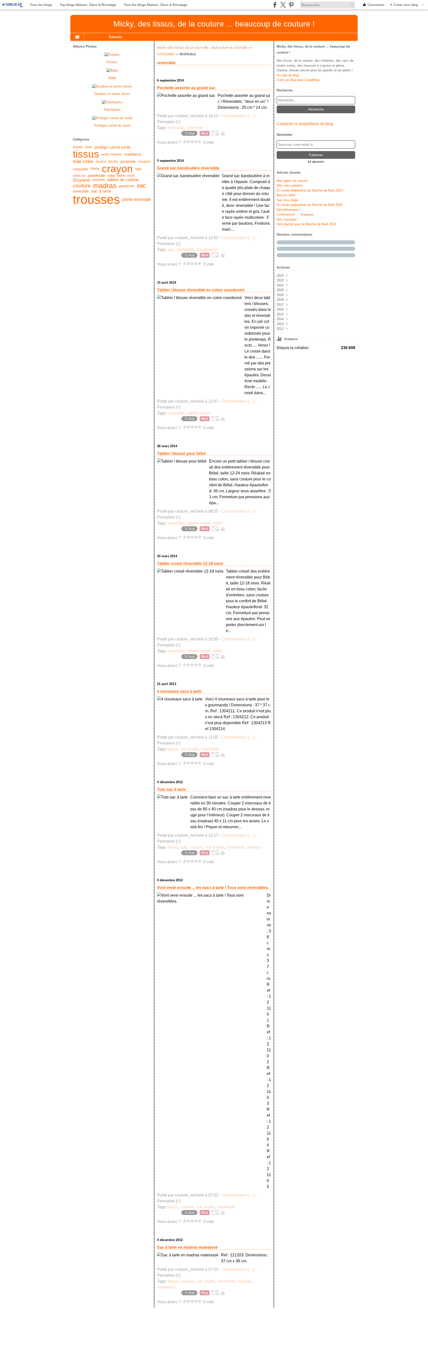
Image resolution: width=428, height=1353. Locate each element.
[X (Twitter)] (283, 5)
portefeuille (96, 176)
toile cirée (83, 161)
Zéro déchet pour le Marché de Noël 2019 (306, 224)
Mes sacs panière (289, 185)
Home (77, 35)
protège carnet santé (113, 147)
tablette (78, 147)
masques (144, 161)
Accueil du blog (288, 75)
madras (104, 185)
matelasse (132, 154)
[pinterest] (291, 5)
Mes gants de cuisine (292, 181)
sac (141, 186)
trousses (96, 199)
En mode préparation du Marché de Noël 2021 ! (310, 190)
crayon (117, 169)
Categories (166, 54)
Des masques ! (287, 219)
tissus (86, 154)
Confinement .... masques (295, 214)
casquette (80, 169)
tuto (138, 169)
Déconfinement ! (288, 210)
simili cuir (79, 175)
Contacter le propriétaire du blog (305, 124)
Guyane (81, 180)
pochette (98, 180)
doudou (101, 161)
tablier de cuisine (123, 180)
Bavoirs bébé (286, 195)
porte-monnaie (136, 199)
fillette (95, 168)
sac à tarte (101, 191)
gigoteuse (126, 186)
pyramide (127, 162)
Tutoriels (115, 37)
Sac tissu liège (287, 200)
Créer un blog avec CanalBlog (298, 80)
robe (111, 176)
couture (82, 185)
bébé (88, 147)
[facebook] (275, 5)
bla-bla (113, 161)
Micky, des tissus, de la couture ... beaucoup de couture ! (203, 48)
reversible (81, 191)
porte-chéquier (112, 154)
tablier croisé (126, 175)
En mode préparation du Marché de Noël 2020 (309, 205)
